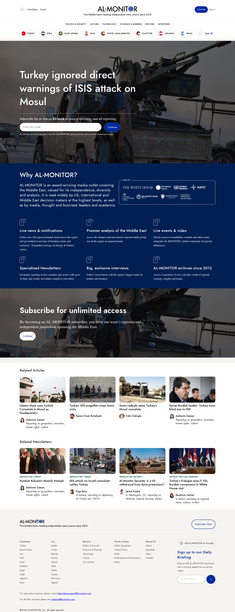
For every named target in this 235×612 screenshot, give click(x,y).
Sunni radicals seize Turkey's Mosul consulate (138, 407)
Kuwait (54, 557)
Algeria (54, 582)
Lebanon (23, 578)
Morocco (55, 578)
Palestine (24, 566)
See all (209, 33)
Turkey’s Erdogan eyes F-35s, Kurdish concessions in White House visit (188, 484)
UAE (22, 557)
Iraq (53, 541)
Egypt (22, 570)
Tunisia (54, 574)
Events (43, 9)
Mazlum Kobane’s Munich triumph (42, 481)
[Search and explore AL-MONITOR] (22, 9)
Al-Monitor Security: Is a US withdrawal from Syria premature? (141, 483)
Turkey (23, 545)
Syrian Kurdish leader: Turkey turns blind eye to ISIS (192, 407)
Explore (149, 24)
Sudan (54, 570)
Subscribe (201, 9)
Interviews (164, 24)
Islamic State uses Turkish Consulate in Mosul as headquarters (36, 409)
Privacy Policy (120, 549)
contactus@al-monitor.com (63, 599)
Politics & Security (75, 24)
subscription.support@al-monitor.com (74, 593)
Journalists (150, 549)
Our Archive (88, 562)
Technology (109, 24)
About (148, 545)
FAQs (116, 553)
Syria (22, 582)
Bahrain (54, 553)
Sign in (212, 9)
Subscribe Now (203, 524)
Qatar (22, 574)
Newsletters (32, 9)
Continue (27, 336)
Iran (21, 553)
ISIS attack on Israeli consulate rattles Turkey (90, 483)
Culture (94, 24)
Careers (149, 557)
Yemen (54, 562)
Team (148, 553)
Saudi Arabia (26, 549)
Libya (53, 566)
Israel (22, 562)
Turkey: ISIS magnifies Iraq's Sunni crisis (92, 407)
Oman (54, 549)
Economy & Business (131, 24)
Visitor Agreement (122, 545)
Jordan (54, 545)
